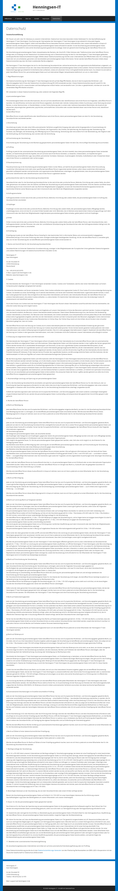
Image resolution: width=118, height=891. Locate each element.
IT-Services (18, 18)
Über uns (28, 18)
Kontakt (36, 18)
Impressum (45, 18)
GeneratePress (70, 888)
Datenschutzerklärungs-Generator (49, 850)
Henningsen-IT (47, 7)
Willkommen (8, 18)
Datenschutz (56, 18)
